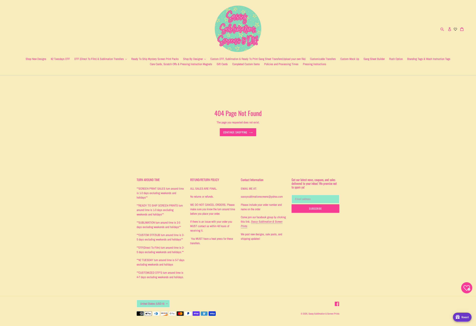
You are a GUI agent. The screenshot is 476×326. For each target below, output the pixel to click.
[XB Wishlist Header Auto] (455, 29)
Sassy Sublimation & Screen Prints (323, 313)
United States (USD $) (152, 304)
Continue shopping (235, 132)
